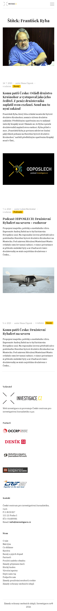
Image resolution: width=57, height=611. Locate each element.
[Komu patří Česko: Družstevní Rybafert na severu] (28, 293)
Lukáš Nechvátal (28, 209)
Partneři (7, 557)
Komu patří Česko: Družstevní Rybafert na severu (24, 332)
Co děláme (8, 547)
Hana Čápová (27, 83)
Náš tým (7, 544)
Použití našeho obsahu (14, 560)
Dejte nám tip (9, 574)
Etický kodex (9, 567)
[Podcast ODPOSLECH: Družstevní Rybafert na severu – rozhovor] (28, 179)
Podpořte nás (9, 577)
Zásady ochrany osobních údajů (18, 583)
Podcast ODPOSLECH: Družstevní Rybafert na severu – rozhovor (27, 221)
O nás (5, 540)
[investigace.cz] (10, 4)
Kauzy (16, 86)
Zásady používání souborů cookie (19, 580)
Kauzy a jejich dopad (13, 554)
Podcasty (18, 212)
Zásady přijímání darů (13, 564)
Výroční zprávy (10, 570)
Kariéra (6, 550)
